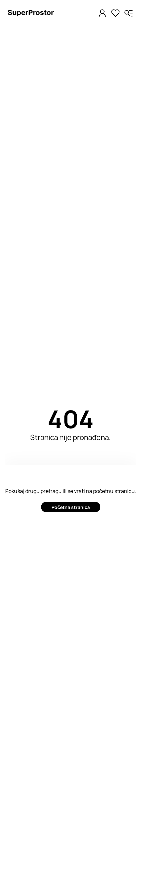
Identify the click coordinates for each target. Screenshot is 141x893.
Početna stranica (70, 507)
